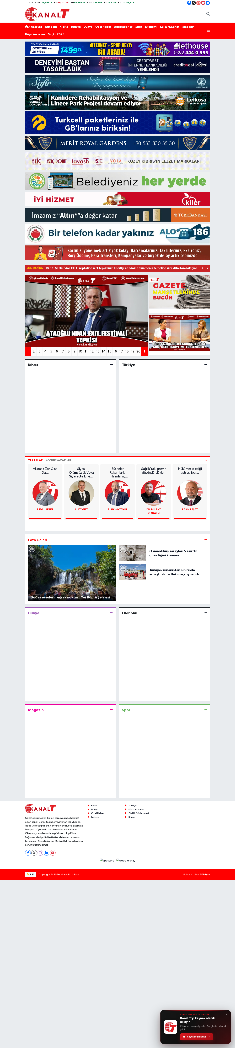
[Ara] (208, 14)
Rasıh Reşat (190, 509)
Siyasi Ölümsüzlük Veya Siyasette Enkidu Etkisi (81, 472)
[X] (34, 853)
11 (86, 351)
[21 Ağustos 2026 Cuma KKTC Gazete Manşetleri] (179, 292)
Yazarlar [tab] (35, 460)
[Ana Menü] (208, 30)
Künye (132, 817)
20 (138, 351)
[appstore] (107, 860)
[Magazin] (111, 709)
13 (97, 351)
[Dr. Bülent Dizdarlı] (154, 492)
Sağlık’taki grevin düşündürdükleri (153, 470)
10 (80, 351)
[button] (203, 268)
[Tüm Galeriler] (205, 540)
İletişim (95, 817)
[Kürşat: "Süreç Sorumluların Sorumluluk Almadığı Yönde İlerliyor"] (179, 333)
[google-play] (126, 860)
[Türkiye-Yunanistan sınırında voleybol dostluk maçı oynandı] (132, 572)
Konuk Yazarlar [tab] (58, 460)
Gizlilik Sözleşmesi (139, 813)
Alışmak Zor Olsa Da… (45, 470)
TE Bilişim (205, 874)
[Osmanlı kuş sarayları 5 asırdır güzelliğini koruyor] (132, 553)
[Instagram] (40, 853)
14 (103, 351)
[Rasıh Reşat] (190, 492)
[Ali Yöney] (81, 492)
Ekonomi (151, 26)
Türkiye (76, 26)
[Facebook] (28, 853)
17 (121, 351)
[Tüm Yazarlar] (205, 460)
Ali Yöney (81, 509)
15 (109, 351)
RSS (32, 874)
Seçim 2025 (56, 34)
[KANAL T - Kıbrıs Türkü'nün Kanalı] (47, 14)
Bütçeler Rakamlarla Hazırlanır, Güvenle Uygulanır (117, 472)
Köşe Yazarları (35, 34)
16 (115, 351)
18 (127, 351)
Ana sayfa (35, 26)
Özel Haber (103, 26)
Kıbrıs (64, 26)
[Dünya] (111, 613)
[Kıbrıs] (111, 364)
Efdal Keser (45, 509)
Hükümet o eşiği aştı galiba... (190, 470)
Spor (138, 26)
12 (92, 351)
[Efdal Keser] (45, 492)
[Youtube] (53, 853)
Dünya (88, 26)
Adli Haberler (123, 26)
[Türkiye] (205, 364)
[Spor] (205, 709)
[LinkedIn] (46, 853)
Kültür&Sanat (169, 26)
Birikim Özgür (117, 509)
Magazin (188, 26)
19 (133, 351)
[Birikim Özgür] (117, 492)
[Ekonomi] (205, 613)
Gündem (51, 26)
